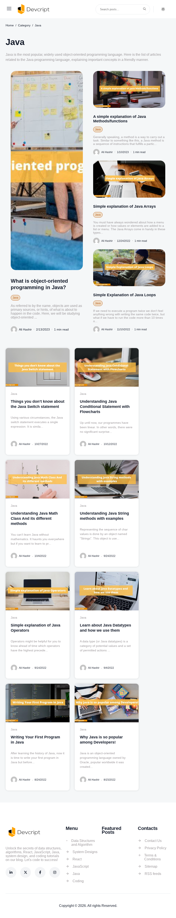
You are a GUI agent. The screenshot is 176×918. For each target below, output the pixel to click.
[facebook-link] (40, 872)
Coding (78, 881)
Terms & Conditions (152, 857)
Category (24, 25)
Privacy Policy (155, 848)
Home (10, 25)
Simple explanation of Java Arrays (124, 206)
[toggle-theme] (163, 9)
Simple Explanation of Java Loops (124, 295)
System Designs (85, 852)
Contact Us (153, 841)
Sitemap (151, 866)
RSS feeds (153, 874)
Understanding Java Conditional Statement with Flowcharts (105, 406)
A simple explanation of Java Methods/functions (119, 118)
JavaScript (81, 866)
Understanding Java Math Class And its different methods (34, 518)
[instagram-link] (54, 872)
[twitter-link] (25, 872)
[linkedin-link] (11, 872)
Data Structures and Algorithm (83, 842)
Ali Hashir (25, 329)
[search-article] (144, 9)
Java (38, 25)
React (77, 859)
